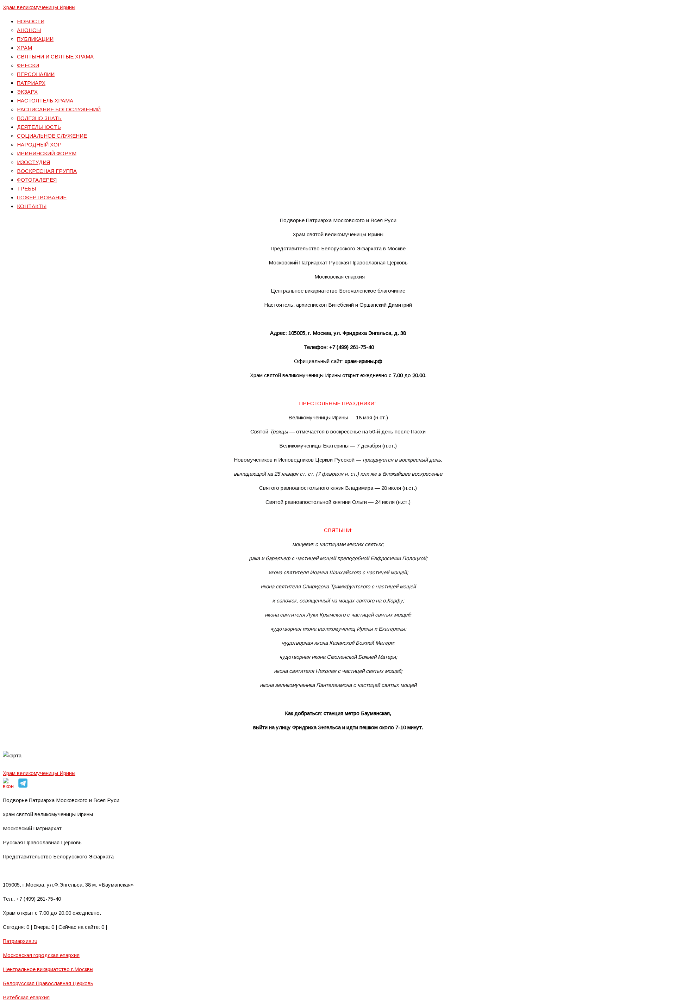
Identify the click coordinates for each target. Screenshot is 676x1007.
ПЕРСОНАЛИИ (36, 74)
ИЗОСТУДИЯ (33, 162)
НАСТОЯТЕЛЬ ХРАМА (45, 101)
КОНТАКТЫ (31, 206)
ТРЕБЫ (26, 189)
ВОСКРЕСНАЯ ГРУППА (47, 171)
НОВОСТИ (30, 21)
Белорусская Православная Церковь (48, 983)
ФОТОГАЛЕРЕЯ (37, 180)
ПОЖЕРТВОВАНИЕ (42, 197)
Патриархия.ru (20, 941)
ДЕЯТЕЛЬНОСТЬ (39, 127)
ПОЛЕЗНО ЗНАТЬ (39, 118)
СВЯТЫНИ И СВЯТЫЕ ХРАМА (55, 57)
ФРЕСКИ (28, 65)
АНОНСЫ (29, 30)
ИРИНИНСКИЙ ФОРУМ (46, 153)
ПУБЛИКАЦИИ (35, 39)
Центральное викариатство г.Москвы (48, 969)
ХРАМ (24, 48)
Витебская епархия (26, 997)
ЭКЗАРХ (27, 92)
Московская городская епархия (41, 955)
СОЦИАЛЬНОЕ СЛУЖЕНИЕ (52, 136)
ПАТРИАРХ (31, 83)
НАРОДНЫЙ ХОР (39, 145)
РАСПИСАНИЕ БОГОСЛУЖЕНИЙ (59, 109)
